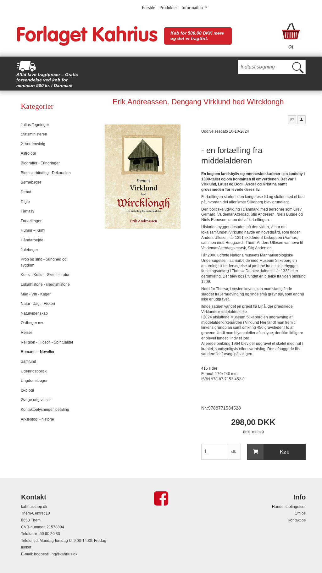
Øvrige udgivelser (36, 400)
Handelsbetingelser (289, 506)
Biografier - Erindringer (40, 163)
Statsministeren (34, 134)
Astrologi (28, 153)
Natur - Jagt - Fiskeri (38, 303)
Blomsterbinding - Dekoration (46, 173)
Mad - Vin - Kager (36, 294)
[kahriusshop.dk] (87, 36)
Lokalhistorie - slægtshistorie (45, 284)
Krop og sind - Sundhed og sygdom (44, 262)
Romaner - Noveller (37, 352)
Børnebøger (31, 182)
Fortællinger (31, 221)
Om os (300, 513)
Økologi (27, 390)
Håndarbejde (32, 240)
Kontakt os (297, 520)
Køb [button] (284, 452)
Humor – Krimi (33, 230)
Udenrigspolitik (34, 371)
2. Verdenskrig (33, 144)
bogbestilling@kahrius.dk (55, 554)
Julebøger (29, 250)
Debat (26, 192)
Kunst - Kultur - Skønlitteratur (45, 275)
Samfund (28, 361)
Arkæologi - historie (37, 419)
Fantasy (27, 211)
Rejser (26, 332)
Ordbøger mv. (32, 323)
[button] (292, 119)
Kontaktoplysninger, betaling (45, 409)
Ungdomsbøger (34, 380)
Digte (25, 202)
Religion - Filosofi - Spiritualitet (47, 342)
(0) (290, 47)
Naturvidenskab (34, 313)
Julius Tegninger (35, 125)
